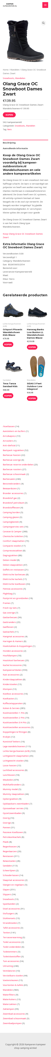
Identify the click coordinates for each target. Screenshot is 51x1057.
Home (5, 69)
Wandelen (14, 69)
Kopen (9, 114)
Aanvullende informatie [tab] (15, 148)
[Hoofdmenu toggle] (45, 5)
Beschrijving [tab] (9, 142)
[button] (43, 23)
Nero (9, 129)
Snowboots (8, 78)
